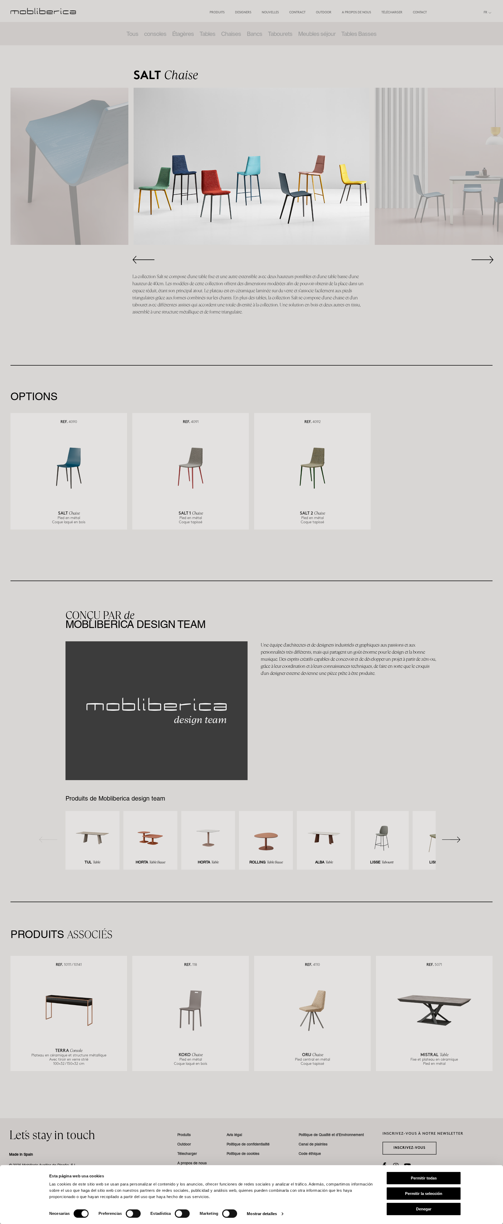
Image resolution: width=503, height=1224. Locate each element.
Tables (207, 33)
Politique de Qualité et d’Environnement (331, 1135)
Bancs (254, 33)
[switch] (133, 1213)
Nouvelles (270, 12)
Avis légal (234, 1135)
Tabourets (280, 33)
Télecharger (187, 1154)
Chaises (231, 33)
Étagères (183, 33)
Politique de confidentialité (248, 1144)
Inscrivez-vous (409, 1148)
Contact (420, 12)
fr (485, 12)
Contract (297, 12)
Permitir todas (424, 1178)
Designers (243, 12)
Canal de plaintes (313, 1144)
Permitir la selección (423, 1193)
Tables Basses (358, 33)
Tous (132, 33)
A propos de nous (356, 12)
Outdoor (323, 12)
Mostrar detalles (262, 1213)
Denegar (423, 1209)
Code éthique (310, 1154)
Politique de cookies (243, 1154)
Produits (217, 12)
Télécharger (391, 12)
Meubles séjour (317, 33)
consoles (155, 33)
